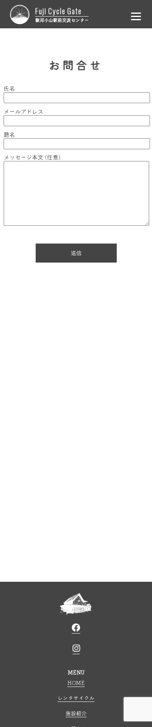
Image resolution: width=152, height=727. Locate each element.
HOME (76, 683)
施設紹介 (76, 713)
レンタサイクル (76, 698)
